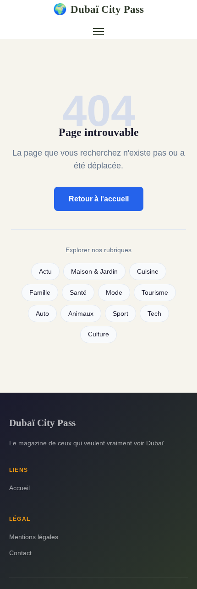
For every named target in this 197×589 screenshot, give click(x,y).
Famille (39, 292)
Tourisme (155, 292)
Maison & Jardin (94, 271)
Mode (114, 292)
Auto (42, 313)
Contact (20, 553)
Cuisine (148, 271)
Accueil (19, 488)
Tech (154, 313)
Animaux (80, 313)
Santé (78, 292)
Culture (98, 334)
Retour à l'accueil (99, 199)
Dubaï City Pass (98, 9)
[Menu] (98, 31)
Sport (120, 313)
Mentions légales (33, 536)
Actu (45, 271)
